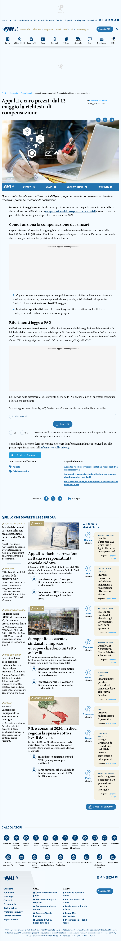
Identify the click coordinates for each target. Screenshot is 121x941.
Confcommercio (43, 698)
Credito (59, 20)
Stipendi (68, 20)
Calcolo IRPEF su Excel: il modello (42, 921)
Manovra (9, 569)
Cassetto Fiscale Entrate (42, 914)
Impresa (48, 29)
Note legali (9, 896)
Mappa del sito (11, 919)
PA (72, 29)
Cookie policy (10, 908)
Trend (5, 20)
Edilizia (38, 608)
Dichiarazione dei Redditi (25, 20)
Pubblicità (9, 892)
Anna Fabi (111, 632)
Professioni (62, 29)
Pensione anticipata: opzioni (44, 908)
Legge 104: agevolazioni (69, 914)
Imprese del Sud (105, 609)
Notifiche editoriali (13, 915)
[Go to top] (102, 931)
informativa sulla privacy (54, 447)
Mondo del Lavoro (106, 773)
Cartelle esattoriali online (73, 901)
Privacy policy (11, 904)
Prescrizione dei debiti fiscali (75, 921)
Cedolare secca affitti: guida (45, 894)
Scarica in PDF (75, 187)
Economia (25, 29)
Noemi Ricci (111, 599)
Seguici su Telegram (26, 455)
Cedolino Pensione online (73, 894)
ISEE (99, 709)
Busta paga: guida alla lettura (75, 908)
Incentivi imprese (46, 20)
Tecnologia (82, 29)
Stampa (27, 187)
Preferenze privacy (13, 912)
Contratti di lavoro (95, 20)
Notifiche (103, 187)
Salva (49, 187)
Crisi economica (21, 471)
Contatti (8, 900)
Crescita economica (15, 610)
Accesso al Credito (14, 524)
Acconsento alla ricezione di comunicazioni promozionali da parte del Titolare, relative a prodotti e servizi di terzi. (75, 434)
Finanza (37, 29)
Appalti (16, 467)
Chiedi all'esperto (103, 806)
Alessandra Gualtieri (98, 100)
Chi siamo (8, 889)
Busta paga (80, 20)
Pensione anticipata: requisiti (44, 901)
